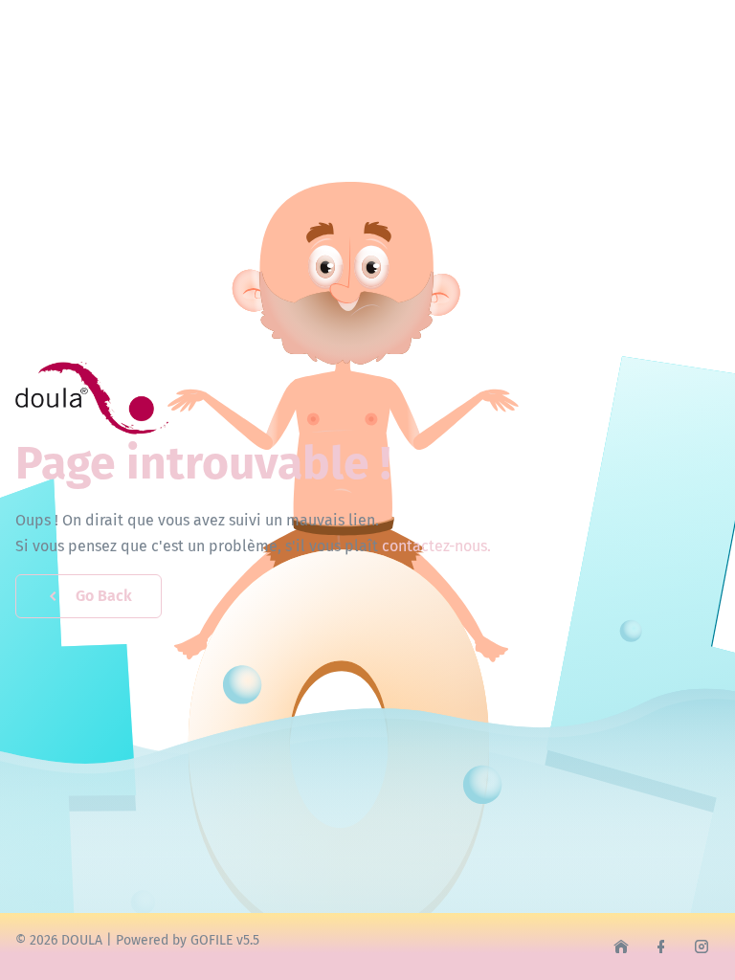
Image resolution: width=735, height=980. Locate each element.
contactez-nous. (436, 546)
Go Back (104, 596)
